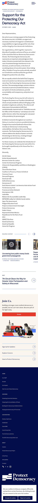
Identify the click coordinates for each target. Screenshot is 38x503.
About (3, 442)
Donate (19, 314)
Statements (19, 11)
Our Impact (5, 385)
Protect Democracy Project (8, 451)
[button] (34, 3)
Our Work (4, 394)
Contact (4, 463)
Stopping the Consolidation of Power (13, 9)
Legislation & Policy (9, 11)
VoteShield (4, 423)
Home (3, 373)
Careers (4, 447)
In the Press (5, 456)
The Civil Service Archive (8, 434)
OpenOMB (4, 426)
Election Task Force (6, 419)
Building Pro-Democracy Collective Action (12, 406)
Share (14, 27)
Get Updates (5, 459)
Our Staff (4, 378)
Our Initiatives (6, 414)
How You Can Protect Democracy (10, 389)
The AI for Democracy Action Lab (10, 437)
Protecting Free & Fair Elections (9, 398)
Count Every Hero (6, 430)
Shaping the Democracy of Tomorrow (11, 409)
